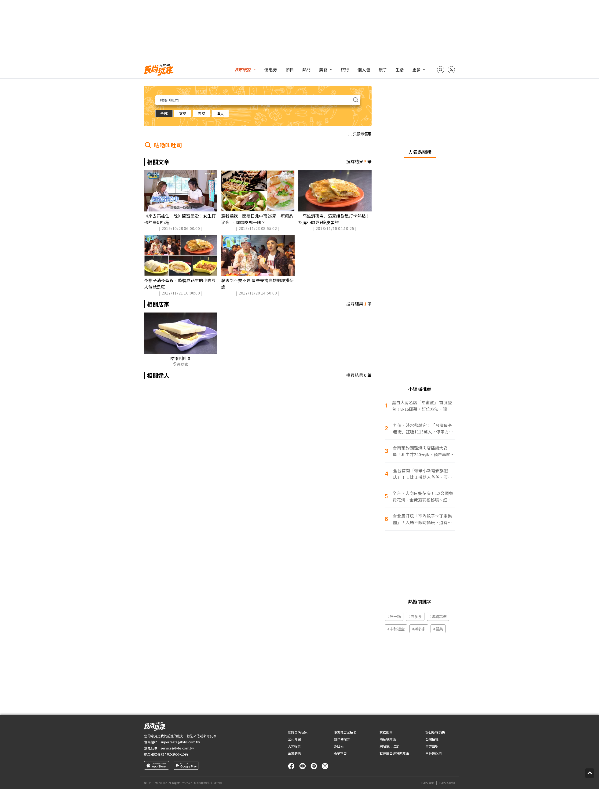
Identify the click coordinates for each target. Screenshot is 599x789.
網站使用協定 (389, 746)
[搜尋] (440, 69)
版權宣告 (340, 753)
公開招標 (431, 739)
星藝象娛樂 (433, 753)
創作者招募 (342, 739)
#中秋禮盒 (396, 629)
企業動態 (294, 753)
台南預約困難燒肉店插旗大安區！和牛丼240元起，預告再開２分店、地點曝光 (424, 451)
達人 (220, 113)
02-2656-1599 (178, 754)
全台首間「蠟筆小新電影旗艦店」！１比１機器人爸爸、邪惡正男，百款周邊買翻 (422, 473)
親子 (383, 69)
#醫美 (438, 629)
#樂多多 (419, 629)
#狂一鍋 (394, 616)
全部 (164, 113)
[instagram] (325, 766)
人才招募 (294, 746)
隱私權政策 (388, 739)
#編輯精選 (438, 616)
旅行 (345, 69)
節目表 (338, 746)
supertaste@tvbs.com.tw (180, 742)
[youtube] (302, 766)
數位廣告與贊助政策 (394, 753)
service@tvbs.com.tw (177, 748)
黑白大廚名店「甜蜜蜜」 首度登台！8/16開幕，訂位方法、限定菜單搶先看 (422, 405)
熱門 (306, 69)
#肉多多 (415, 616)
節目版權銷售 (435, 732)
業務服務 (386, 732)
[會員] (451, 69)
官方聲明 (431, 746)
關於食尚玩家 (297, 732)
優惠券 (270, 69)
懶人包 (364, 69)
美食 (323, 69)
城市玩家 (242, 69)
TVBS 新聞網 (447, 783)
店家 (201, 113)
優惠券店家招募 (345, 732)
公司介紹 (294, 739)
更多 (416, 69)
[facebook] (291, 766)
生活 (399, 69)
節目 (289, 69)
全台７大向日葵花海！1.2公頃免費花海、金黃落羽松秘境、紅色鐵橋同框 (423, 496)
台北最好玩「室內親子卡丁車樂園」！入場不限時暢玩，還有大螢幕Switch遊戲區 (422, 519)
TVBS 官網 (427, 783)
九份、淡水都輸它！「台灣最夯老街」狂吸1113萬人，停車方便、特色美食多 (422, 428)
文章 (182, 113)
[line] (313, 766)
